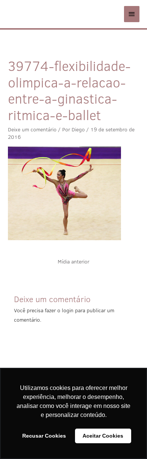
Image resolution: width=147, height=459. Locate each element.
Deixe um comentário (32, 129)
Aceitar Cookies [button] (103, 436)
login (68, 310)
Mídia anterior (73, 261)
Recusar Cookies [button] (44, 436)
